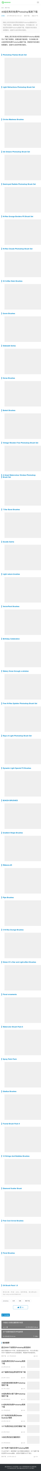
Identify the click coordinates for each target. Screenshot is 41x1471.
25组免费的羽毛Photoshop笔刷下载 (13, 1362)
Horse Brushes (9, 378)
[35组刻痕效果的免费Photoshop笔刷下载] (33, 1386)
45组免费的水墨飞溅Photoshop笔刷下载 (13, 1395)
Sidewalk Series (9, 345)
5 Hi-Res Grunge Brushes (13, 929)
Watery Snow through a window (16, 671)
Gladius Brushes (9, 1091)
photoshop (5, 1301)
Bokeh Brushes (9, 410)
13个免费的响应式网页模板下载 (13, 1426)
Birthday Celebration (11, 639)
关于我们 (32, 1468)
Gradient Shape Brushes (13, 832)
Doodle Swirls (8, 542)
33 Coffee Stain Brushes (12, 281)
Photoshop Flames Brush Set (15, 55)
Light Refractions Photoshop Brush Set (19, 87)
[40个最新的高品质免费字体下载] (33, 1375)
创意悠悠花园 (25, 1466)
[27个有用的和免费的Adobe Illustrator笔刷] (33, 1418)
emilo (3, 16)
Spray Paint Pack (10, 1059)
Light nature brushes (11, 574)
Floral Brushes (9, 1253)
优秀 (13, 1301)
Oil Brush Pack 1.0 (10, 1285)
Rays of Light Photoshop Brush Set (17, 735)
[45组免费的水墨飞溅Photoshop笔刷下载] (33, 1396)
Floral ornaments (10, 994)
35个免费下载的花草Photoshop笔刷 (15, 1448)
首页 (2, 8)
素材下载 (26, 16)
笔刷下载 (27, 1301)
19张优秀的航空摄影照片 (10, 1437)
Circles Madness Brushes (13, 119)
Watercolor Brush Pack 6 (13, 1026)
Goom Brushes (9, 313)
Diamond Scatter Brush (12, 1188)
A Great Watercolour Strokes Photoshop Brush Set (19, 476)
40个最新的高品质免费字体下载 (13, 1372)
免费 (20, 1301)
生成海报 (6, 1315)
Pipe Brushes (8, 897)
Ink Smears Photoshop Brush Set (16, 151)
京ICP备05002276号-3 (23, 1468)
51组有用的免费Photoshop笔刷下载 (13, 1405)
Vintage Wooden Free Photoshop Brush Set (20, 442)
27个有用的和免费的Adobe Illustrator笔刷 (11, 1416)
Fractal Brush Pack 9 (11, 1123)
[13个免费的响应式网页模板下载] (33, 1429)
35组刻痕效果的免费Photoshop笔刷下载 (13, 1384)
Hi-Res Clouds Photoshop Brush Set (18, 248)
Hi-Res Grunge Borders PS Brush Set (18, 216)
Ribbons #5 (7, 865)
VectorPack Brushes (11, 606)
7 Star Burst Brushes (11, 509)
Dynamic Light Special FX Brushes (17, 768)
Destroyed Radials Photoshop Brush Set (19, 184)
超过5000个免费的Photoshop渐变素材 (16, 1347)
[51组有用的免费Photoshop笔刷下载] (33, 1407)
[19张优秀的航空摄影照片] (33, 1440)
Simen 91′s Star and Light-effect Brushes (19, 962)
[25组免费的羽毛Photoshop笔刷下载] (33, 1364)
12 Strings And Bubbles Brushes (16, 1156)
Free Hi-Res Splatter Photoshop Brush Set (20, 703)
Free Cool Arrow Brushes (13, 1220)
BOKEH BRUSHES (10, 800)
